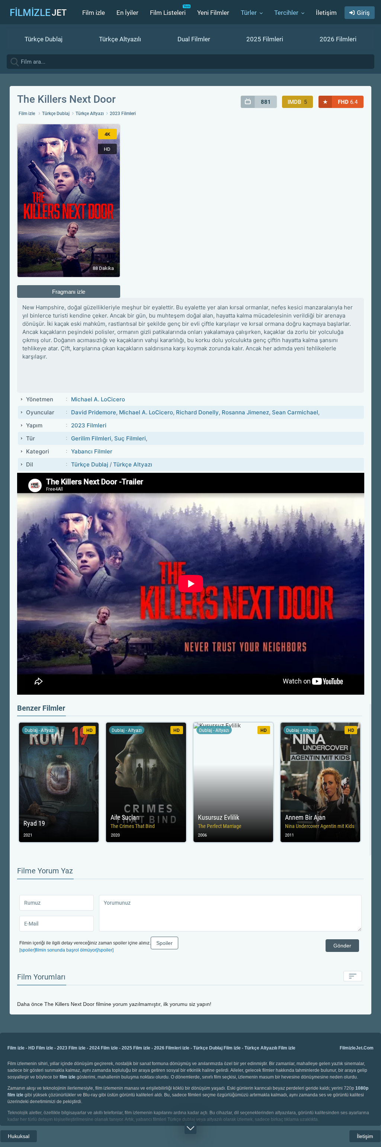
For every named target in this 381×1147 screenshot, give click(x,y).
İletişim (326, 12)
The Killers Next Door (66, 99)
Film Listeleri (168, 12)
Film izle (93, 12)
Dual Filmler (193, 39)
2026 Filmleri (338, 39)
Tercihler (286, 12)
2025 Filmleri (264, 39)
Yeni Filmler (213, 12)
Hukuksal (18, 1136)
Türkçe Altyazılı (120, 39)
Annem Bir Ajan (320, 782)
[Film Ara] (373, 61)
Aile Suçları (146, 782)
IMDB (297, 102)
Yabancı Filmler (91, 451)
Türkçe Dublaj (44, 39)
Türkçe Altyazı (90, 113)
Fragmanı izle (68, 292)
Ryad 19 (59, 782)
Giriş (363, 12)
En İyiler (127, 12)
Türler (249, 12)
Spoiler (164, 943)
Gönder (342, 946)
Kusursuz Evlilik (233, 782)
